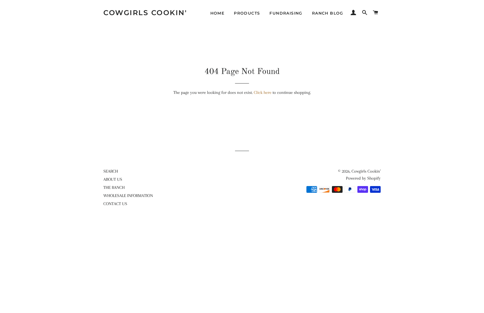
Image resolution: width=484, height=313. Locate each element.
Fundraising (285, 13)
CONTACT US (115, 203)
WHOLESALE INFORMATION (128, 195)
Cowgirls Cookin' (145, 12)
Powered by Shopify (363, 178)
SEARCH (110, 171)
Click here (262, 92)
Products (247, 13)
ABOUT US (112, 179)
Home (217, 13)
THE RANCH (114, 187)
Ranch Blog (327, 13)
